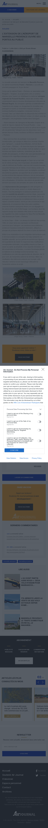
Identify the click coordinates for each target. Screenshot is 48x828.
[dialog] (24, 414)
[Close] (44, 370)
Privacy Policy (37, 458)
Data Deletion (11, 458)
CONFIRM (14, 450)
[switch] (39, 414)
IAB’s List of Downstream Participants (27, 402)
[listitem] (24, 409)
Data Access (24, 458)
